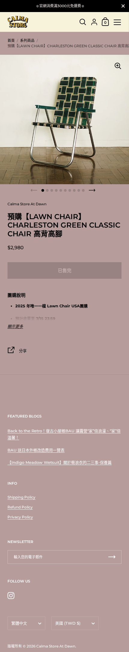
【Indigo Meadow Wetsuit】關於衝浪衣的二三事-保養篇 (60, 462)
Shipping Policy (21, 497)
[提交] (112, 557)
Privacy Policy (20, 517)
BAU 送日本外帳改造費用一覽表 (36, 450)
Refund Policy (20, 507)
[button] (42, 190)
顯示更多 (15, 326)
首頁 (11, 40)
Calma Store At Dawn (55, 646)
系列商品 (27, 40)
